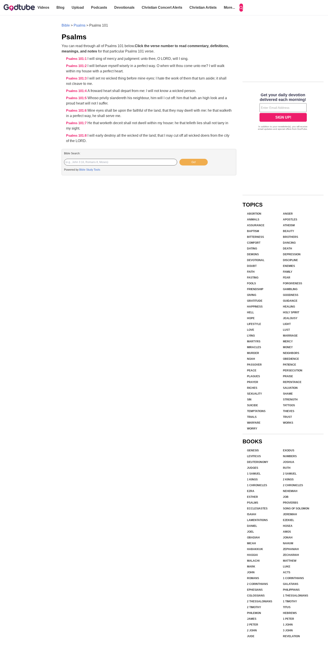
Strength (290, 399)
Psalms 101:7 (76, 123)
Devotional (255, 260)
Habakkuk (255, 549)
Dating (252, 248)
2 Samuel (290, 473)
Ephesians (255, 589)
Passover (254, 364)
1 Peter (288, 618)
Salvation (290, 387)
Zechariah (291, 555)
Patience (289, 364)
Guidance (290, 300)
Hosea (288, 526)
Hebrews (290, 613)
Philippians (291, 589)
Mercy (288, 341)
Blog (60, 7)
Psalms (79, 25)
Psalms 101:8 (76, 135)
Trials (252, 417)
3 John (288, 630)
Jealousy (290, 318)
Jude (250, 636)
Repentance (292, 382)
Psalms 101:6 (76, 110)
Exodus (288, 450)
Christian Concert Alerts (162, 7)
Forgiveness (292, 283)
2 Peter (252, 624)
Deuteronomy (257, 462)
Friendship (255, 289)
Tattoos (289, 405)
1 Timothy (290, 601)
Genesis (253, 450)
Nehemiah (290, 491)
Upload (78, 7)
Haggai (252, 555)
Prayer (252, 382)
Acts (286, 572)
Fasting (252, 277)
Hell (250, 312)
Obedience (291, 358)
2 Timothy (254, 607)
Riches (252, 387)
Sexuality (254, 393)
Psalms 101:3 (76, 78)
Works (288, 422)
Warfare (253, 422)
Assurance (255, 225)
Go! (193, 162)
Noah (251, 358)
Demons (253, 254)
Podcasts (99, 7)
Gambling (290, 289)
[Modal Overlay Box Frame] (283, 112)
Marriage (290, 335)
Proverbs (290, 502)
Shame (288, 393)
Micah (251, 543)
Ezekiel (288, 520)
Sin (249, 399)
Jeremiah (290, 514)
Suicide (252, 405)
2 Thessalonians (259, 601)
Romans (253, 578)
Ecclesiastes (257, 508)
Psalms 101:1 (76, 59)
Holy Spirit (291, 312)
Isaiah (251, 514)
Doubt (252, 266)
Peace (251, 370)
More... (229, 7)
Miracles (254, 347)
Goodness (290, 295)
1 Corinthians (293, 578)
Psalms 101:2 (76, 66)
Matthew (289, 560)
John (251, 572)
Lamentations (257, 520)
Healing (289, 306)
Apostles (290, 219)
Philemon (254, 613)
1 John (288, 624)
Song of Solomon (296, 508)
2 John (252, 630)
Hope (251, 318)
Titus (287, 607)
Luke (286, 566)
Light (287, 324)
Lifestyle (254, 324)
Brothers (290, 237)
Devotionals (124, 7)
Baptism (253, 231)
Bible (66, 25)
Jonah (288, 537)
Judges (252, 467)
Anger (288, 213)
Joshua (288, 462)
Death (287, 248)
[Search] (241, 8)
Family (287, 271)
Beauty (288, 231)
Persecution (292, 370)
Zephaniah (291, 549)
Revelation (291, 636)
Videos (43, 7)
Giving (251, 295)
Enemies (289, 266)
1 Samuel (254, 473)
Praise (288, 376)
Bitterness (255, 237)
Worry (252, 428)
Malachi (253, 560)
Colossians (256, 595)
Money (288, 347)
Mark (251, 566)
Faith (251, 271)
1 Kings (252, 479)
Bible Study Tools (89, 169)
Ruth (287, 467)
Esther (252, 496)
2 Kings (288, 479)
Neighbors (291, 353)
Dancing (289, 242)
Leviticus (254, 456)
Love (250, 329)
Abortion (254, 213)
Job (286, 496)
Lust (286, 329)
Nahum (288, 543)
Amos (287, 531)
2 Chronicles (293, 485)
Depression (292, 254)
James (251, 618)
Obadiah (253, 537)
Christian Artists (203, 7)
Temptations (256, 411)
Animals (253, 219)
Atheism (289, 225)
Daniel (252, 526)
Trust (287, 417)
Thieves (288, 411)
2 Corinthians (257, 584)
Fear (286, 277)
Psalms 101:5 (76, 98)
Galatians (290, 584)
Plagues (253, 376)
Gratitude (254, 300)
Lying (251, 335)
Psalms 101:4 (76, 91)
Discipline (290, 260)
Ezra (250, 491)
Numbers (290, 456)
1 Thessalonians (295, 595)
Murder (253, 353)
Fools (251, 283)
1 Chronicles (257, 485)
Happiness (255, 306)
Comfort (253, 242)
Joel (250, 531)
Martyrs (253, 341)
